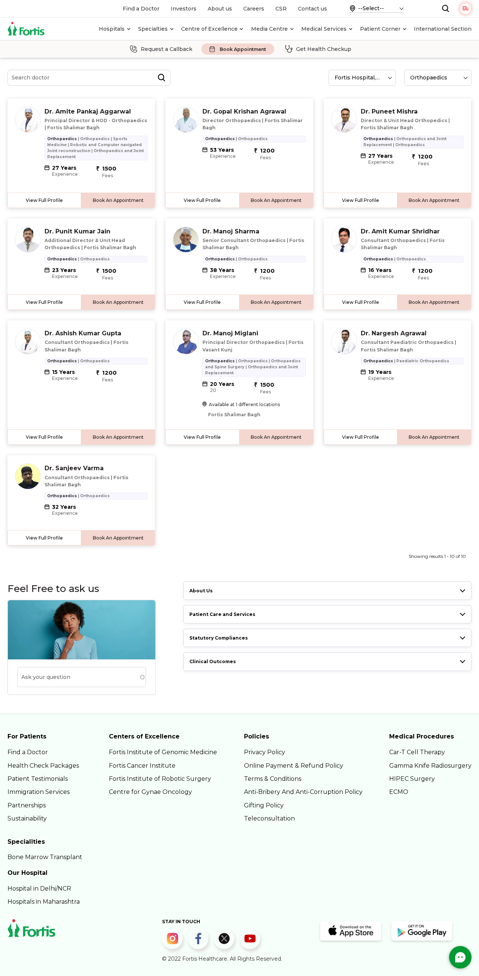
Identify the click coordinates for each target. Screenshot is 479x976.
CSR (281, 8)
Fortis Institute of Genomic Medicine (163, 752)
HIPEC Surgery (412, 778)
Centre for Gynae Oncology (150, 791)
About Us (201, 590)
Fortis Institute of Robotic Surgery (160, 778)
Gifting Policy (264, 805)
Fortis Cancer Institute (142, 765)
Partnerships (26, 805)
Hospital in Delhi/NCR (39, 888)
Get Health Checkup (323, 49)
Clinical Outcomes (212, 661)
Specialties (153, 28)
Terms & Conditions (272, 778)
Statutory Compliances (218, 638)
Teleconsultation (269, 818)
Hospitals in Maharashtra (43, 901)
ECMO (398, 791)
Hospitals (112, 28)
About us (220, 8)
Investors (183, 8)
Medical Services (324, 28)
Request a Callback (166, 49)
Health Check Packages (43, 765)
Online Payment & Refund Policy (293, 765)
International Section (443, 28)
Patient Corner (380, 28)
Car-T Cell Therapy (417, 752)
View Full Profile (44, 200)
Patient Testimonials (37, 778)
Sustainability (27, 818)
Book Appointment (243, 49)
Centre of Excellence (209, 28)
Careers (253, 8)
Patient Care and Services (222, 614)
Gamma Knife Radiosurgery (430, 765)
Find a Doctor (141, 8)
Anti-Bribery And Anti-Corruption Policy (303, 791)
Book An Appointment (118, 200)
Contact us (312, 8)
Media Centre (269, 28)
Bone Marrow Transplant (44, 857)
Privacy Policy (264, 752)
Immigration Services (38, 791)
